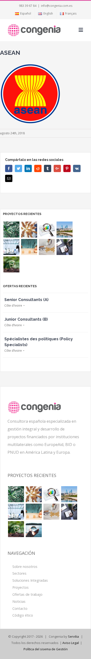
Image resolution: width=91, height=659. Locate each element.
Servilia (73, 636)
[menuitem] (22, 13)
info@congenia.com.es (56, 6)
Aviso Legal (70, 643)
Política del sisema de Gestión (46, 649)
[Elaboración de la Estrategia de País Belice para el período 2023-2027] (29, 229)
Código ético (22, 615)
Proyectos (20, 587)
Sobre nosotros (24, 566)
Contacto (19, 608)
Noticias (18, 601)
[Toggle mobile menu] (81, 29)
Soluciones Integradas (30, 580)
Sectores (19, 573)
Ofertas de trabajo (27, 594)
